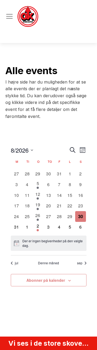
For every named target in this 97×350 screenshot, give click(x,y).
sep (79, 263)
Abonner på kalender (45, 280)
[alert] (48, 243)
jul (16, 263)
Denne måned (48, 263)
